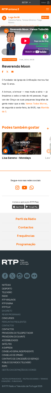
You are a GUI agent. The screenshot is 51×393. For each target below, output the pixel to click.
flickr (34, 276)
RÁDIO (5, 296)
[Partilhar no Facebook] (2, 71)
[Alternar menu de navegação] (48, 9)
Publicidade (17, 381)
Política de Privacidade (11, 379)
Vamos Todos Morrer (36, 103)
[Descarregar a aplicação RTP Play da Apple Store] (18, 206)
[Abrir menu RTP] (26, 2)
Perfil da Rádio (25, 219)
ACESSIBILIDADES (10, 340)
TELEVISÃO (7, 292)
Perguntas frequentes (14, 321)
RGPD (4, 366)
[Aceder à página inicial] (17, 9)
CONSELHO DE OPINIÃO (12, 355)
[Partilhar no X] (7, 71)
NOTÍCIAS (6, 284)
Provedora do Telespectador (17, 332)
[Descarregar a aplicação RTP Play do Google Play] (32, 206)
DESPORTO (7, 288)
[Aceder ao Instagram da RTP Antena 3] (17, 187)
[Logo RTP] (15, 262)
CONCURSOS (8, 318)
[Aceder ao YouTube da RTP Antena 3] (24, 187)
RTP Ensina (7, 303)
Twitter (12, 276)
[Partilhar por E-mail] (12, 71)
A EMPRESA (7, 347)
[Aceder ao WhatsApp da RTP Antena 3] (32, 187)
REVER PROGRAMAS (11, 314)
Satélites (7, 344)
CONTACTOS (8, 329)
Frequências (25, 236)
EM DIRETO (7, 310)
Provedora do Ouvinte (13, 336)
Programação (25, 244)
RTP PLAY (6, 307)
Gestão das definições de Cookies (19, 369)
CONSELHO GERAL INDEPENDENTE (18, 351)
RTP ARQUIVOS (8, 299)
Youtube (27, 276)
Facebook (5, 276)
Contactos (25, 227)
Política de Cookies (30, 379)
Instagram (20, 276)
